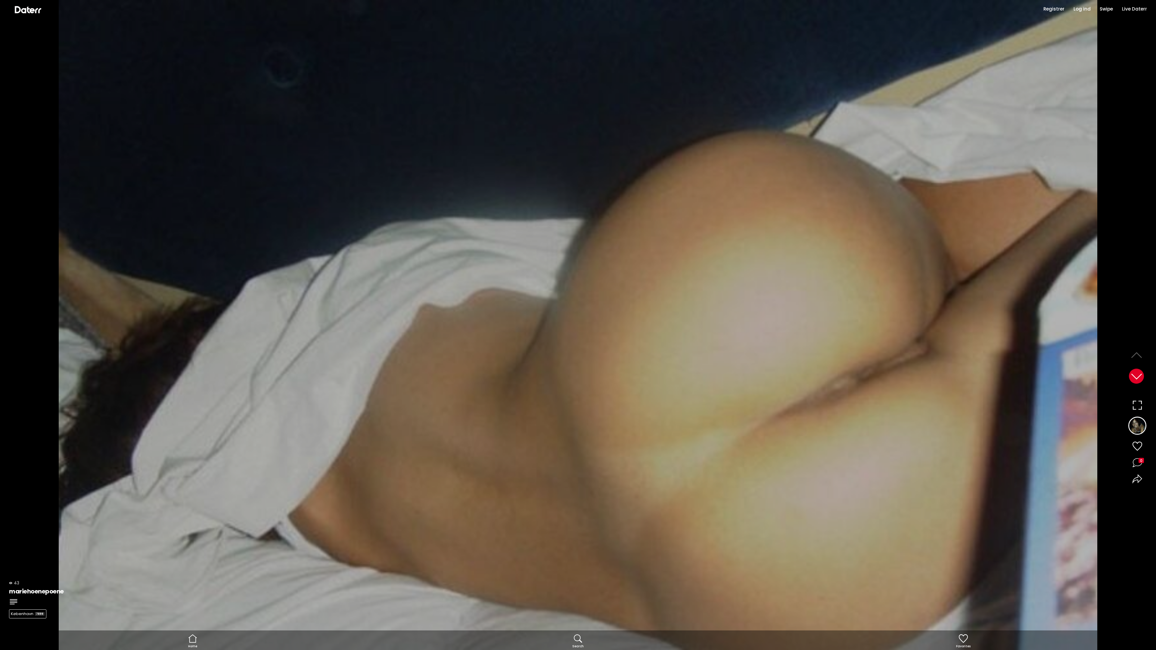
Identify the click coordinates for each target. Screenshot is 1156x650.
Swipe (1106, 9)
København (27, 614)
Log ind (1082, 9)
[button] (1136, 376)
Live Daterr (1134, 9)
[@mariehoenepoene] (1137, 426)
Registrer (1053, 9)
